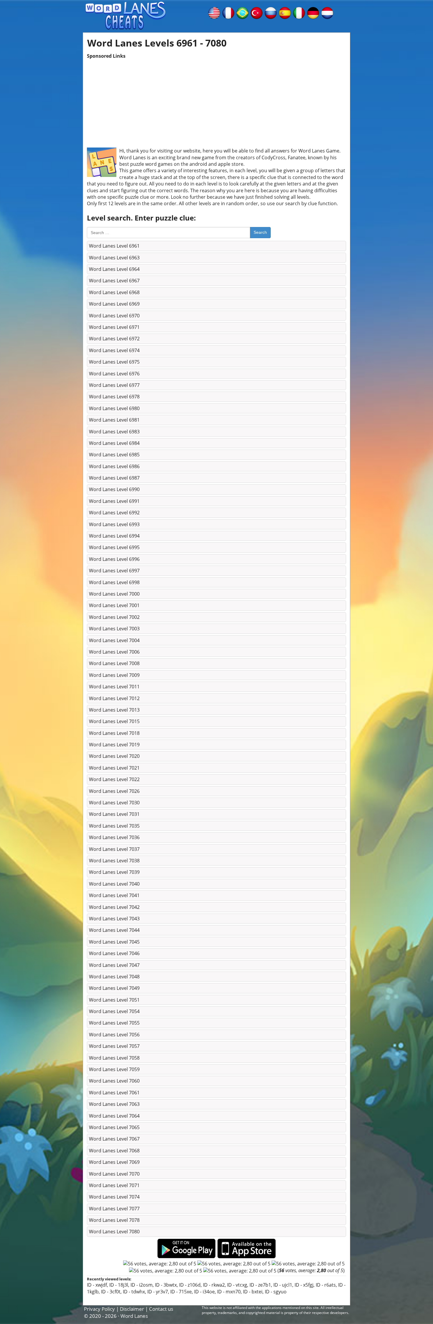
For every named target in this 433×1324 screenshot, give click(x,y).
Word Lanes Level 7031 (114, 814)
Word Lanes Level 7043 (114, 918)
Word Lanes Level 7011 (114, 686)
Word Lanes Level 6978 (114, 396)
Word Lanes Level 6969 (114, 304)
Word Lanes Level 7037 (114, 849)
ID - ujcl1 (282, 1285)
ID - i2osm (141, 1285)
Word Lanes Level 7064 (114, 1116)
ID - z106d (190, 1285)
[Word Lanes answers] (214, 12)
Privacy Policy (99, 1308)
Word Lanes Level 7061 (114, 1092)
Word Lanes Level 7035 (114, 826)
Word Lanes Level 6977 (114, 385)
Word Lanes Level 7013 (114, 710)
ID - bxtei (252, 1291)
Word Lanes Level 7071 (114, 1185)
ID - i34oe (204, 1291)
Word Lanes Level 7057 (114, 1046)
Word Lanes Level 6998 (114, 582)
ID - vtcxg (237, 1285)
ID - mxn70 (229, 1291)
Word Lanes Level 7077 (114, 1208)
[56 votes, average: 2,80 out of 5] (159, 1263)
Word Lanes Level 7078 (114, 1220)
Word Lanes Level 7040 (114, 884)
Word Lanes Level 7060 (114, 1081)
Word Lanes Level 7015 (114, 721)
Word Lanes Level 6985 (114, 454)
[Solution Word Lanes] (228, 12)
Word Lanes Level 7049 (114, 988)
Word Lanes (134, 1316)
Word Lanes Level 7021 (114, 768)
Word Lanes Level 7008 (114, 663)
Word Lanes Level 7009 (114, 675)
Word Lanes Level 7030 (114, 802)
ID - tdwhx (134, 1291)
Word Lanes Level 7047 (114, 965)
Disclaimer (132, 1308)
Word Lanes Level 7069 (114, 1162)
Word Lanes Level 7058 (114, 1058)
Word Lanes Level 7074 (114, 1197)
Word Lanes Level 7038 (114, 860)
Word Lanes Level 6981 (114, 420)
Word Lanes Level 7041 (114, 895)
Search (260, 232)
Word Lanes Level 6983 (114, 431)
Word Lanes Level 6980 (114, 408)
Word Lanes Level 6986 (114, 466)
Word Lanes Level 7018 (114, 733)
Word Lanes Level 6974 (114, 350)
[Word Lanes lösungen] (313, 12)
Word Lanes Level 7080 (114, 1231)
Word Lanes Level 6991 (114, 501)
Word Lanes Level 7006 (114, 652)
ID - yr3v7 (157, 1291)
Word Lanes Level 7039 (114, 872)
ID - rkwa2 (214, 1285)
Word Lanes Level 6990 (114, 489)
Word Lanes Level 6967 (114, 280)
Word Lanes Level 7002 (114, 617)
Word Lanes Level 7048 (114, 976)
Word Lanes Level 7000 (114, 594)
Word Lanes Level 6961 (114, 246)
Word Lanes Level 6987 (114, 478)
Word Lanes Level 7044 (114, 930)
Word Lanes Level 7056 (114, 1034)
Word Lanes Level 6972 (114, 338)
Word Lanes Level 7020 (114, 756)
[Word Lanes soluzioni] (299, 12)
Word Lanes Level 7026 (114, 791)
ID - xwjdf (97, 1285)
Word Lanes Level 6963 (114, 257)
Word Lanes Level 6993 (114, 524)
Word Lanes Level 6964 (114, 269)
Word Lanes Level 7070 (114, 1174)
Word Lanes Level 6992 (114, 512)
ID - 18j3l (118, 1285)
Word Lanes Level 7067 (114, 1139)
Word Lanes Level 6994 (114, 536)
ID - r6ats (326, 1285)
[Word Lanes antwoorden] (327, 12)
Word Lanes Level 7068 (114, 1150)
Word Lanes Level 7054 (114, 1011)
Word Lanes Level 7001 (114, 605)
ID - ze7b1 (260, 1285)
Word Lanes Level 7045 (114, 942)
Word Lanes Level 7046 (114, 953)
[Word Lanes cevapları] (256, 12)
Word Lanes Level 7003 (114, 628)
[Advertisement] (216, 100)
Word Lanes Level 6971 (114, 327)
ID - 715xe (181, 1291)
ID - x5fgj (304, 1285)
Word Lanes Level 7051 (114, 1000)
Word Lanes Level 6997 (114, 570)
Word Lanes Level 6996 (114, 559)
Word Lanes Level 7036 (114, 837)
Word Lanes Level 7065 (114, 1127)
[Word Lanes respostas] (242, 12)
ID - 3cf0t (110, 1291)
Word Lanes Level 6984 (114, 443)
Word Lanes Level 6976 (114, 373)
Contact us (161, 1308)
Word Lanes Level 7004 (114, 640)
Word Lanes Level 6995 (114, 547)
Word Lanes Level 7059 (114, 1069)
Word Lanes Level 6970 (114, 315)
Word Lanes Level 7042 (114, 907)
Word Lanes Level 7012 (114, 698)
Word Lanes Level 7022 (114, 779)
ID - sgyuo (276, 1291)
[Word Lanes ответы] (271, 12)
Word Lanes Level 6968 (114, 292)
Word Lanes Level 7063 (114, 1104)
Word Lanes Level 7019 (114, 744)
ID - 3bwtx (166, 1285)
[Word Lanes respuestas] (285, 12)
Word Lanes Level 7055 (114, 1023)
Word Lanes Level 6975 (114, 362)
